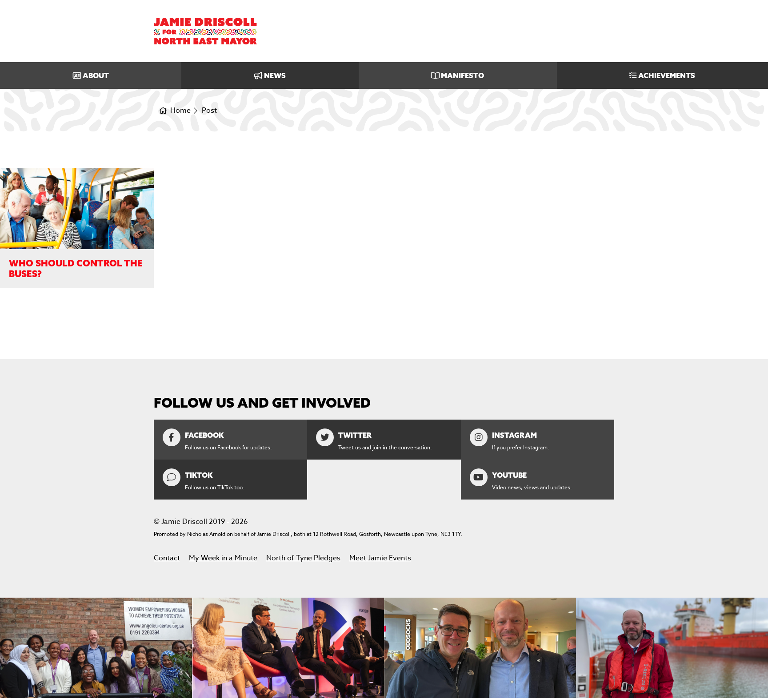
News (275, 75)
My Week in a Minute (223, 558)
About (96, 75)
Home (180, 111)
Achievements (666, 75)
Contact (167, 558)
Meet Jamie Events (380, 558)
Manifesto (462, 75)
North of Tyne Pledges (303, 558)
